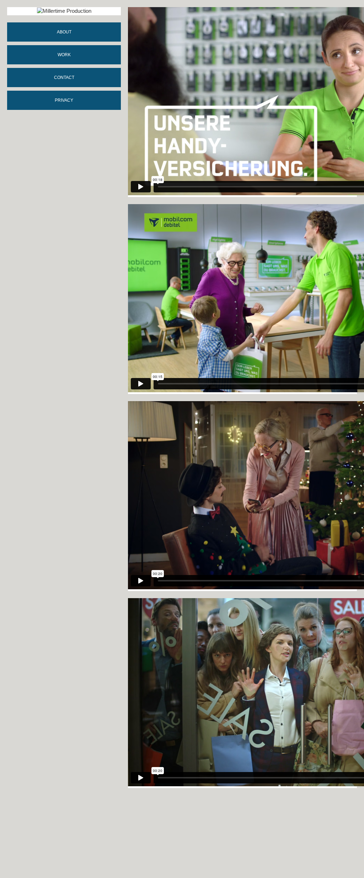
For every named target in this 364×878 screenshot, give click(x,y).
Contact (64, 77)
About (64, 32)
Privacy (64, 100)
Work (64, 54)
